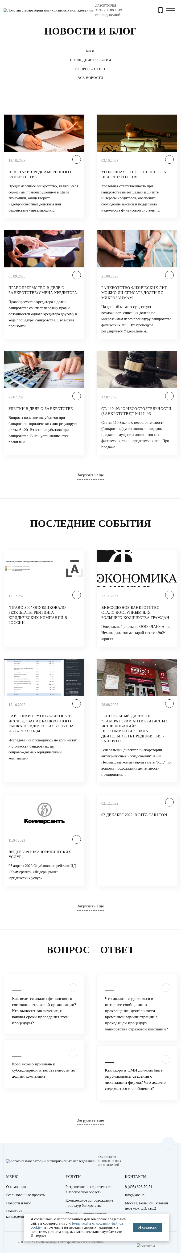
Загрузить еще (90, 475)
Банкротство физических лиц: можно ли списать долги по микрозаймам (135, 293)
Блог (90, 51)
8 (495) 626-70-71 (138, 1187)
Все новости (90, 78)
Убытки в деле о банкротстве (40, 409)
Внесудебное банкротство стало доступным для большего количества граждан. (135, 612)
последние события (90, 60)
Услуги (73, 1177)
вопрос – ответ (90, 69)
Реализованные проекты (25, 1195)
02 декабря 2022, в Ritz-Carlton (134, 815)
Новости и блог (18, 1203)
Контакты (135, 1177)
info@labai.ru (135, 1195)
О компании (16, 1187)
